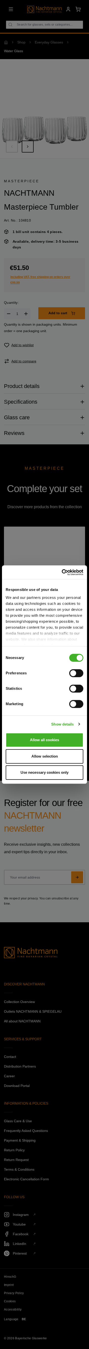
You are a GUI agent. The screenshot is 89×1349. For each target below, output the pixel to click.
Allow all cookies (44, 740)
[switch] (76, 673)
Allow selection (44, 756)
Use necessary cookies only (44, 772)
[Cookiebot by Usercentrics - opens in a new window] (62, 572)
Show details (62, 724)
